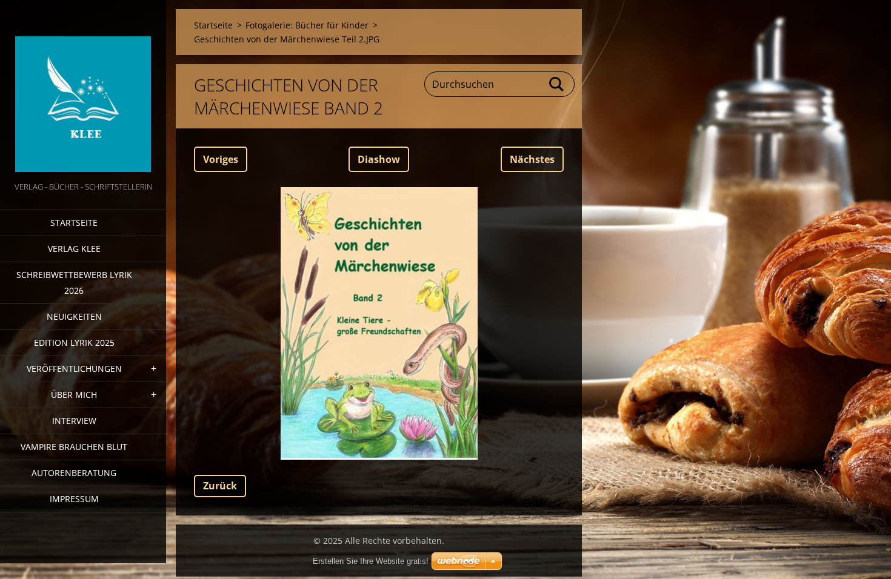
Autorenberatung (74, 472)
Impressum (74, 499)
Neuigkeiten (74, 316)
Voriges (220, 159)
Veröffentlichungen (74, 368)
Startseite (74, 222)
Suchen (557, 84)
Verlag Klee (74, 248)
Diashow (379, 159)
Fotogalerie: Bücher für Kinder (307, 25)
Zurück (220, 485)
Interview (74, 420)
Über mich (74, 394)
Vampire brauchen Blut (74, 446)
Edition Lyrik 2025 (74, 342)
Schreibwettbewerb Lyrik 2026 (74, 282)
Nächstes (532, 159)
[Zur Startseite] (83, 89)
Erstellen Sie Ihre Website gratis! (371, 561)
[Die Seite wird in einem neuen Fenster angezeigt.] (378, 323)
